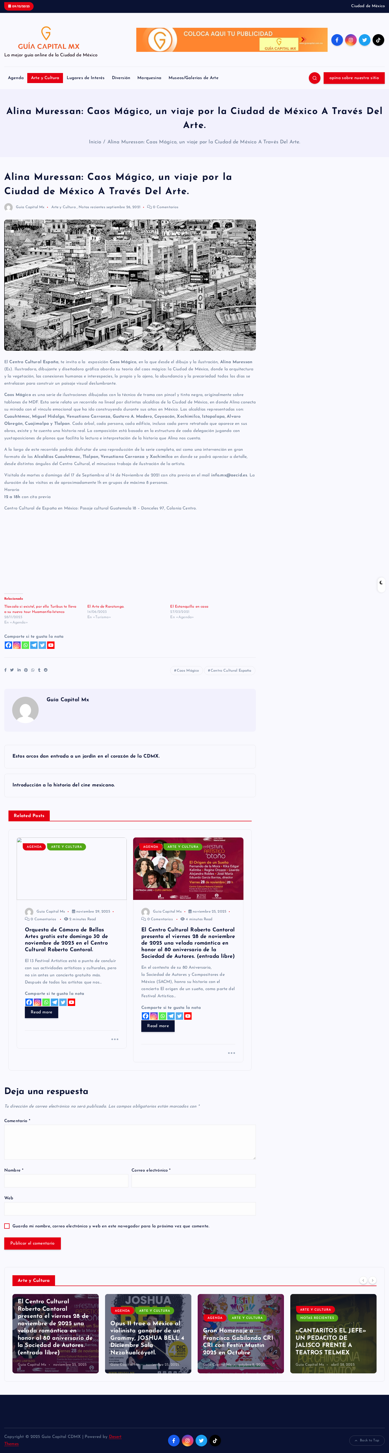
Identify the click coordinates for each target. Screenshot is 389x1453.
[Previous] (363, 1280)
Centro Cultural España (231, 671)
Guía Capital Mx (30, 207)
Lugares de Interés (86, 78)
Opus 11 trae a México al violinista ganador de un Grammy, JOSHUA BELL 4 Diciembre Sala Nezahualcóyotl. (55, 1338)
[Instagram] (17, 645)
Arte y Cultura (45, 78)
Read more (41, 1012)
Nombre (13, 1170)
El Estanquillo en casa (189, 607)
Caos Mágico (188, 671)
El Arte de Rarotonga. (105, 607)
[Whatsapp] (25, 645)
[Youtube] (51, 645)
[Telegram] (34, 645)
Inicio (95, 142)
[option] (55, 1333)
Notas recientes (92, 207)
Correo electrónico (151, 1170)
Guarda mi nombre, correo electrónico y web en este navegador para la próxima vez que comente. (110, 1226)
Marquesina (149, 78)
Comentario (17, 1121)
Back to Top (369, 1440)
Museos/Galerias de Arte (194, 78)
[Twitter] (42, 645)
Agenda (16, 78)
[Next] (373, 1280)
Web (8, 1198)
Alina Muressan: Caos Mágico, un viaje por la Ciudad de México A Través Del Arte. (203, 142)
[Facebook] (8, 645)
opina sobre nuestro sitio (354, 78)
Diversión (121, 78)
